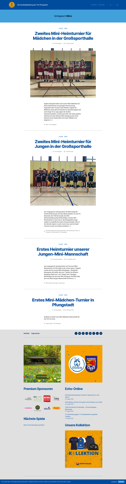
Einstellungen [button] (114, 481)
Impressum (35, 333)
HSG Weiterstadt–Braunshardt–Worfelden (56, 230)
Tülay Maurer (61, 283)
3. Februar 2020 (69, 151)
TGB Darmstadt (55, 232)
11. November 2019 (70, 259)
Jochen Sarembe (58, 259)
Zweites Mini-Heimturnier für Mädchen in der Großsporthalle (63, 36)
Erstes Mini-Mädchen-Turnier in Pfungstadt (63, 302)
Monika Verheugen (53, 283)
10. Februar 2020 (69, 43)
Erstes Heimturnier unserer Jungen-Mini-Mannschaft (63, 252)
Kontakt (26, 333)
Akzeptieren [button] (121, 481)
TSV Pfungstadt (52, 124)
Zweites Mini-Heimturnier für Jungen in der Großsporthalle (63, 144)
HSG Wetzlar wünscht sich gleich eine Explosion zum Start (83, 402)
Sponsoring (101, 4)
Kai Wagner (59, 43)
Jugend (61, 28)
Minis (65, 28)
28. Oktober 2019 (69, 310)
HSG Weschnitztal (70, 230)
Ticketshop (94, 4)
